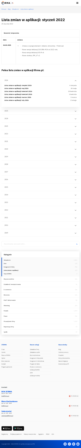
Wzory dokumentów (64, 358)
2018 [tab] (6, 164)
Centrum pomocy (63, 352)
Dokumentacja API (63, 364)
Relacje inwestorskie (30, 434)
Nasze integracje (63, 361)
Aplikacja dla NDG (35, 370)
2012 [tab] (6, 210)
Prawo (6, 316)
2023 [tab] (6, 126)
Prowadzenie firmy (9, 321)
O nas (3, 349)
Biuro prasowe (5, 361)
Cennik (3, 352)
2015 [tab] (6, 187)
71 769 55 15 (74, 396)
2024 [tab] (6, 118)
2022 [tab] (6, 133)
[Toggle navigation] (77, 3)
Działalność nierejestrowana (12, 284)
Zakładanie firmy (34, 349)
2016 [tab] (6, 179)
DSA (53, 434)
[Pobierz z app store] (6, 428)
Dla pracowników (9, 279)
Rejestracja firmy (9, 327)
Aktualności (7, 260)
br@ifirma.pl (4, 406)
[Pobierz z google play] (18, 428)
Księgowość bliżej (9, 267)
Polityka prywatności (16, 434)
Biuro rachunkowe (35, 355)
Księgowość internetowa (37, 361)
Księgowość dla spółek (36, 358)
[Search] (76, 244)
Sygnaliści (41, 434)
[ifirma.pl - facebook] (65, 444)
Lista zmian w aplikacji (11, 270)
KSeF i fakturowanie (10, 300)
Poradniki (61, 355)
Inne (5, 263)
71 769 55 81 (74, 406)
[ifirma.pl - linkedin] (73, 444)
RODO (47, 434)
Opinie (3, 358)
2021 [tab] (6, 141)
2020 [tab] (6, 149)
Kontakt (3, 364)
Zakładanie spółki (35, 352)
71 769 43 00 (74, 416)
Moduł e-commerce (35, 367)
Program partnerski (6, 367)
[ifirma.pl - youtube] (78, 444)
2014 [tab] (6, 194)
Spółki (6, 332)
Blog (59, 349)
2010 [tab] (6, 225)
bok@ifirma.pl (5, 396)
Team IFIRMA (8, 274)
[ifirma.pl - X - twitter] (69, 444)
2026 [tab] (6, 80)
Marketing (7, 305)
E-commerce (7, 289)
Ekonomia (7, 295)
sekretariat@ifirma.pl (7, 416)
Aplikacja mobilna (35, 375)
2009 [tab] (6, 233)
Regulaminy (4, 434)
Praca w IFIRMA (5, 355)
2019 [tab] (6, 156)
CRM (31, 373)
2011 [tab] (6, 217)
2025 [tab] (6, 111)
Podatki (6, 311)
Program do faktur (35, 364)
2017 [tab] (6, 172)
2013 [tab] (6, 202)
